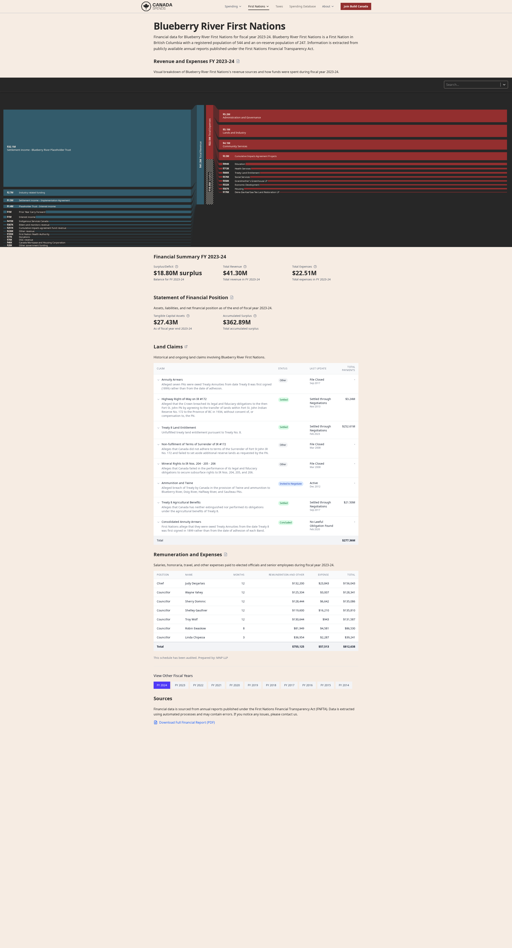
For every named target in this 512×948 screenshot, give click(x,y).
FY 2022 (198, 685)
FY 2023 (180, 685)
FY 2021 (216, 685)
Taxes (279, 6)
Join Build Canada (356, 6)
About (326, 6)
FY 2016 (307, 685)
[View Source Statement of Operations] (238, 61)
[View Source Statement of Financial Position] (232, 297)
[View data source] (186, 346)
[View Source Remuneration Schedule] (226, 554)
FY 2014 (344, 685)
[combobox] (446, 84)
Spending (231, 6)
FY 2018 (271, 685)
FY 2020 (235, 685)
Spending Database (302, 6)
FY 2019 (253, 685)
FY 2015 (326, 685)
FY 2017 (289, 685)
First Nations (256, 6)
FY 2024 (162, 685)
